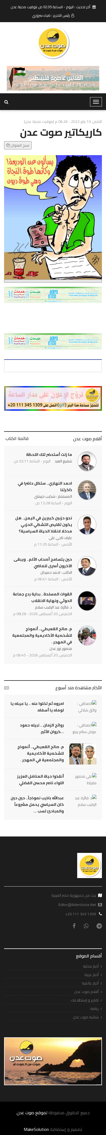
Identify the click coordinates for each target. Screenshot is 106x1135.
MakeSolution (36, 1129)
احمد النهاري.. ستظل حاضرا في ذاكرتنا (45, 486)
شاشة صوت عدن (86, 1017)
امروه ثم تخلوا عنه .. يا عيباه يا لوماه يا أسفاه (37, 707)
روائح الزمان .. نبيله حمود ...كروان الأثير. (42, 728)
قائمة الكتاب (17, 438)
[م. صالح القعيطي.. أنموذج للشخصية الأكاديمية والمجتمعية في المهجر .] (82, 754)
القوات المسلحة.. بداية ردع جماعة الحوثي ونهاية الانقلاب (42, 597)
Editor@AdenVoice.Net (77, 904)
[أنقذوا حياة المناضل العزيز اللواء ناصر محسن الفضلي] (82, 779)
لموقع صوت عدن (32, 1112)
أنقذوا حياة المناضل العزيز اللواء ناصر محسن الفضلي (40, 779)
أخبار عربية (91, 974)
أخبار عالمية (90, 983)
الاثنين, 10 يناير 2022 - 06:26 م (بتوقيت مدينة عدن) (63, 121)
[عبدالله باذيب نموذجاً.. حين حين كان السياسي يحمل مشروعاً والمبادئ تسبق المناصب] (82, 801)
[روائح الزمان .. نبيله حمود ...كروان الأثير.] (82, 728)
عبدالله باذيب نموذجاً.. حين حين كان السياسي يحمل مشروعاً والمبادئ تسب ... (37, 804)
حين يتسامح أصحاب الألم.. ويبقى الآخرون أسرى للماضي (43, 562)
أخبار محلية (91, 966)
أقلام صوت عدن (87, 439)
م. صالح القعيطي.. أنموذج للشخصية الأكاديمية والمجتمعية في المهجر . (42, 635)
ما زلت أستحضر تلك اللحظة (49, 454)
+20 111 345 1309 (80, 914)
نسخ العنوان (19, 145)
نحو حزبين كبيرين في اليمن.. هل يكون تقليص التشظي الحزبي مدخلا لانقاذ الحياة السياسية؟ (43, 524)
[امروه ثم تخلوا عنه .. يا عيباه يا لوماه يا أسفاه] (82, 706)
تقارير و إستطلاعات (85, 1000)
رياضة (94, 1008)
